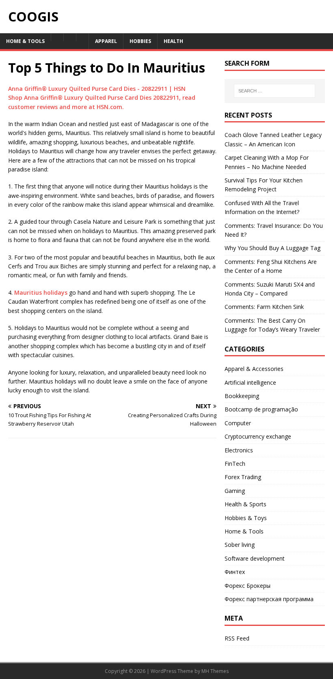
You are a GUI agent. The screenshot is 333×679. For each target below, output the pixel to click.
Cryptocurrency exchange (258, 436)
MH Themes (215, 671)
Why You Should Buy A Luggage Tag (272, 248)
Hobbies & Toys (246, 518)
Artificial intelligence (250, 382)
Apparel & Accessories (254, 369)
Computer (238, 423)
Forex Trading (243, 477)
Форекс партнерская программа (269, 599)
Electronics (239, 450)
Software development (255, 558)
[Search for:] (274, 91)
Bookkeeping (242, 396)
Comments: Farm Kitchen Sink (264, 307)
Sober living (240, 544)
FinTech (235, 463)
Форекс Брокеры (247, 585)
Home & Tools (244, 531)
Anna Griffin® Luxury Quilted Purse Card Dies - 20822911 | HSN (97, 88)
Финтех (235, 572)
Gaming (235, 491)
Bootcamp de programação (261, 409)
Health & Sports (245, 504)
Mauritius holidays (40, 292)
